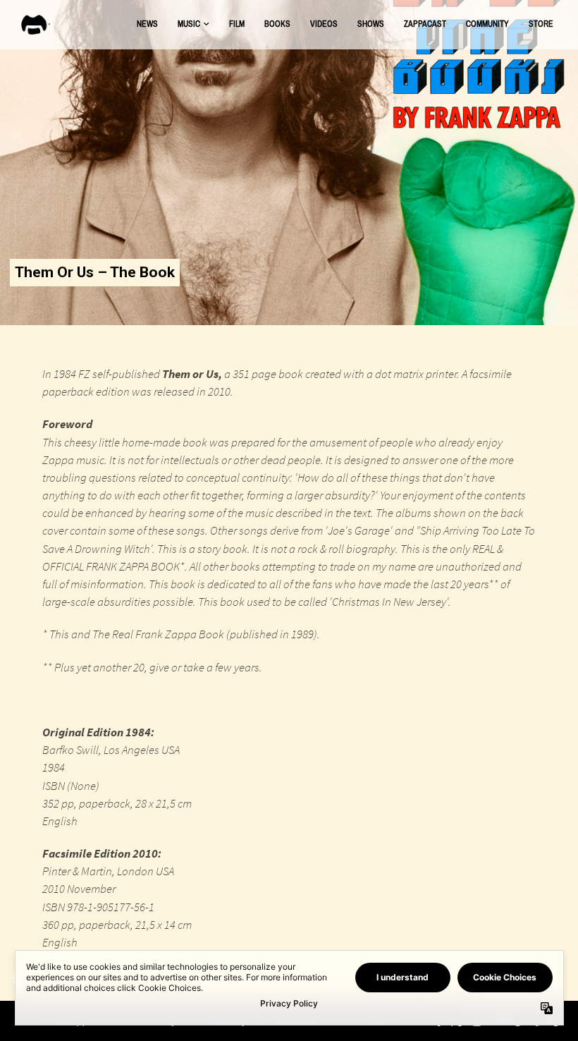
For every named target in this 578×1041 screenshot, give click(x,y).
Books (277, 24)
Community (487, 24)
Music (189, 24)
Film (237, 24)
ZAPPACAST (425, 24)
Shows (370, 24)
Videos (324, 24)
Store (541, 24)
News (147, 24)
